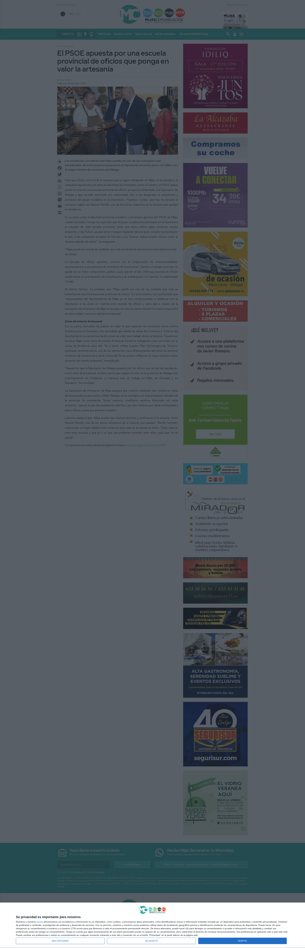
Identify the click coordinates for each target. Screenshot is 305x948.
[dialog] (152, 925)
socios (40, 922)
